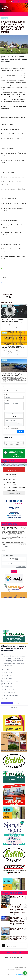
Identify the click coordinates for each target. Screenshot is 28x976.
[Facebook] (18, 1)
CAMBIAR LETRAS (21, 566)
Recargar (20, 423)
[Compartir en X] (7, 297)
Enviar (20, 431)
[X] (16, 1)
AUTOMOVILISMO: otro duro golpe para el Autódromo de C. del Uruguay (13, 374)
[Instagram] (21, 1)
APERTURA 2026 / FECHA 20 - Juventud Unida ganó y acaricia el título (12, 320)
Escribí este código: (9, 413)
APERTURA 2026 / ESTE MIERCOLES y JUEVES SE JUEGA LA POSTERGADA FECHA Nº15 (13, 348)
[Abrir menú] (3, 14)
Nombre (6, 394)
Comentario (6, 400)
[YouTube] (26, 1)
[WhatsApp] (13, 1)
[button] (5, 1)
